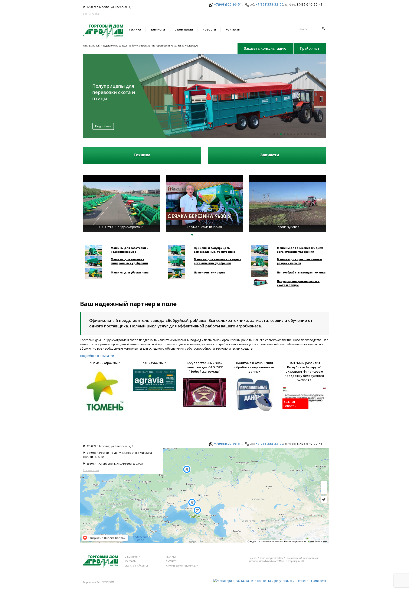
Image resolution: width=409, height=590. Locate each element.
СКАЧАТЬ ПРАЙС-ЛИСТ (136, 565)
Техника (135, 29)
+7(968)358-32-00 (269, 4)
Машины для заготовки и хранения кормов (129, 250)
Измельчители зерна (209, 272)
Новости (209, 29)
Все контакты (91, 13)
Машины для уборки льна (129, 272)
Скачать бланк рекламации (182, 565)
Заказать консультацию (265, 48)
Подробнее (103, 126)
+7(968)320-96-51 (228, 4)
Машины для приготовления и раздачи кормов (299, 261)
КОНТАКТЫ (130, 561)
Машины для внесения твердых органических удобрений (217, 261)
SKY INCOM (108, 582)
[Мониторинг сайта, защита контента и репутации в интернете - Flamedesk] (269, 580)
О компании (183, 29)
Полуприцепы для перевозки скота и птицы (298, 283)
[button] (274, 134)
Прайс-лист (310, 48)
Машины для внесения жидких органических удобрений (300, 250)
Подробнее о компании (97, 356)
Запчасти (158, 29)
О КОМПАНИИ (132, 556)
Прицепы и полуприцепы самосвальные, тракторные (214, 250)
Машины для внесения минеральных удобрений (129, 261)
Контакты (233, 29)
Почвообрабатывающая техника (301, 272)
